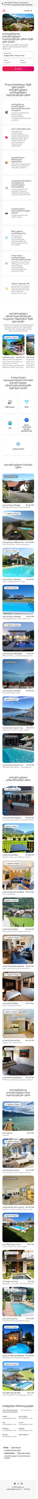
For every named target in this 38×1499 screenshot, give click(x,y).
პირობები (27, 1489)
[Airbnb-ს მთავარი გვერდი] (3, 10)
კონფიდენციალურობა (14, 1489)
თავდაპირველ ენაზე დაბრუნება (21, 5)
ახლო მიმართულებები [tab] (10, 1410)
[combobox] (18, 55)
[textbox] (10, 62)
